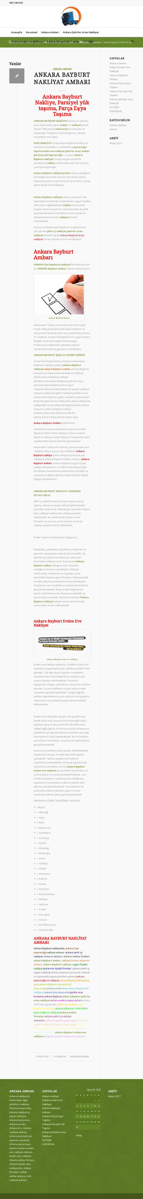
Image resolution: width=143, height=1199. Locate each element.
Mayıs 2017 (116, 143)
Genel (113, 129)
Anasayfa (96, 42)
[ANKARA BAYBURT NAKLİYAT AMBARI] (16, 75)
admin (85, 1056)
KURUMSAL (116, 111)
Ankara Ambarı (62, 69)
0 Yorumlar (59, 1056)
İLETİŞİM (114, 107)
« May (78, 1135)
